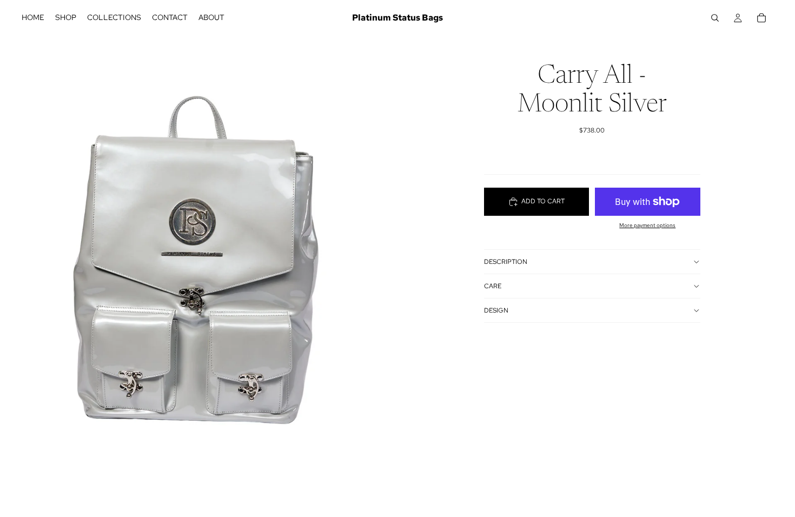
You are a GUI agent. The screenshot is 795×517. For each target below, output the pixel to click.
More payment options (647, 225)
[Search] (715, 18)
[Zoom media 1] (199, 248)
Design (496, 310)
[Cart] (761, 18)
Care (492, 286)
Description (505, 261)
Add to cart (543, 201)
